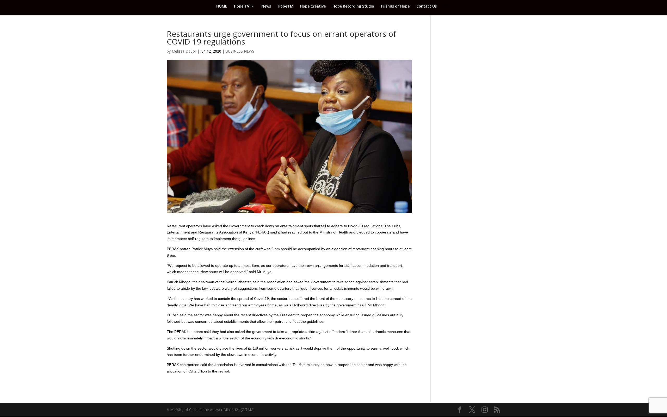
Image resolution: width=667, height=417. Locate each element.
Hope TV (241, 6)
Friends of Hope (395, 6)
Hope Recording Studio (353, 6)
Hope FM (285, 6)
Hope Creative (313, 6)
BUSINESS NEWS (239, 51)
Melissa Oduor (184, 51)
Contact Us (426, 6)
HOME (221, 6)
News (266, 6)
